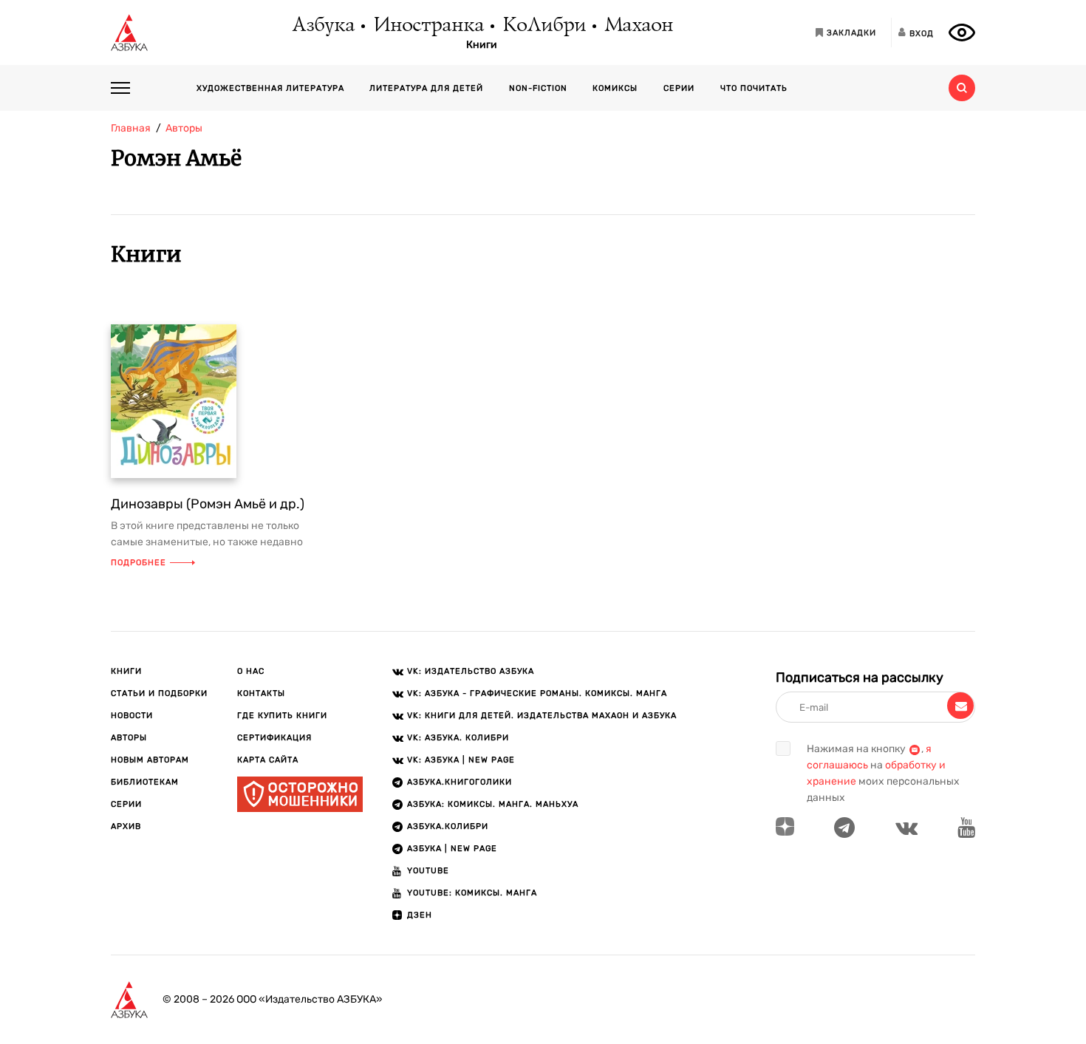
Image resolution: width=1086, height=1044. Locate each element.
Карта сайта (267, 760)
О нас (250, 671)
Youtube (428, 871)
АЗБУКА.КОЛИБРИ (447, 826)
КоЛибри (543, 26)
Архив (126, 826)
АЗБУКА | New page (452, 848)
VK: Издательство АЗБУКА (470, 671)
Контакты (261, 693)
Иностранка (427, 26)
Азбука (322, 26)
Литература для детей (426, 88)
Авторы (129, 738)
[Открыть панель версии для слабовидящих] (962, 32)
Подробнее (138, 562)
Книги (481, 45)
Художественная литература (270, 88)
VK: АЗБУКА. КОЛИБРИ (458, 738)
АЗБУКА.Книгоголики (459, 782)
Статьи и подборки (159, 693)
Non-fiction (538, 88)
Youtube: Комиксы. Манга (472, 893)
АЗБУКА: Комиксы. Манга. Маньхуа (492, 804)
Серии (678, 88)
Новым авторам (150, 760)
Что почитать (754, 88)
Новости (132, 715)
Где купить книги (282, 715)
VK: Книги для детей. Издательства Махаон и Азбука (542, 715)
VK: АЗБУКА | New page (461, 760)
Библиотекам (145, 782)
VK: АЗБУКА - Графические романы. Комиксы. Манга (537, 693)
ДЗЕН (419, 915)
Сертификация (274, 738)
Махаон (638, 26)
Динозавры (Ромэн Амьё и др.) (207, 504)
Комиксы (615, 88)
